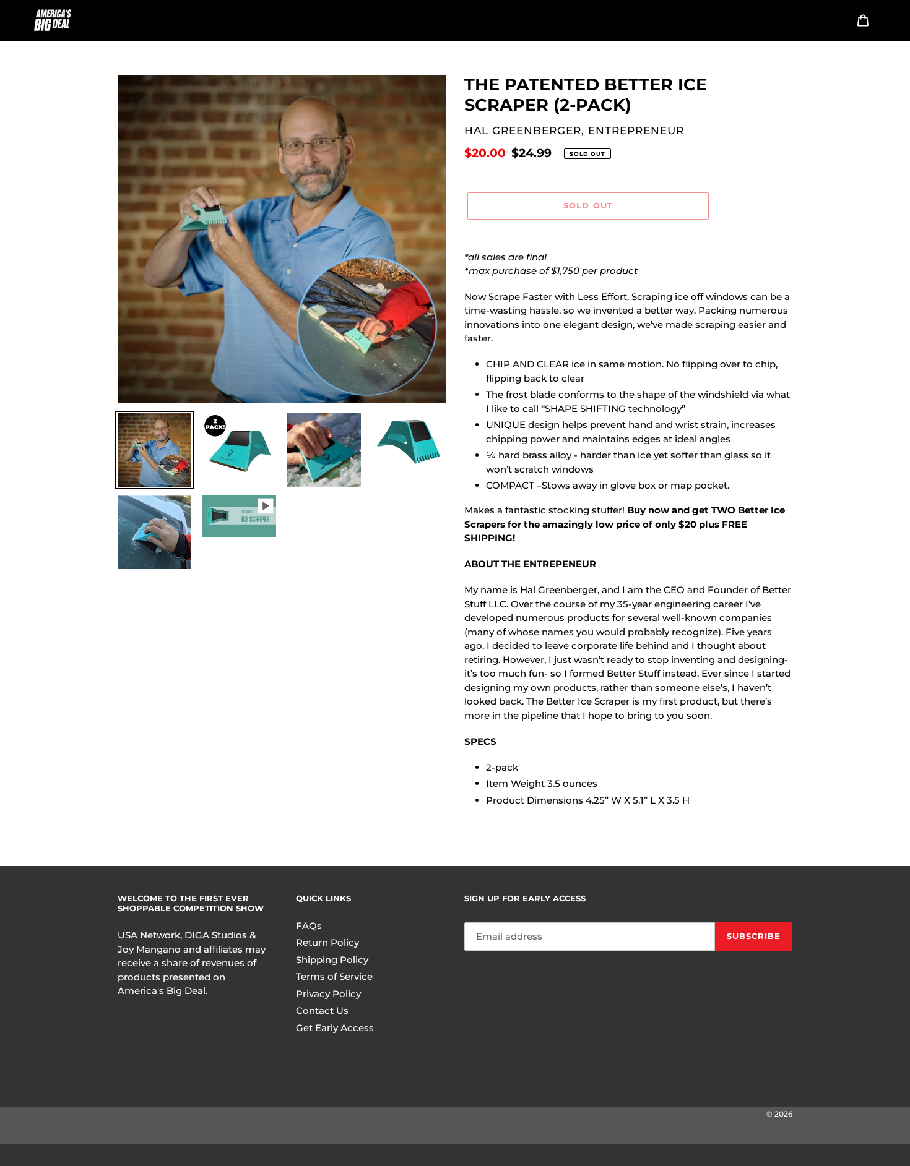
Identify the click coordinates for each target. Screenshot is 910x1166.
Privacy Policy (328, 994)
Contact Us (322, 1010)
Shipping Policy (332, 960)
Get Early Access (335, 1028)
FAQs (309, 926)
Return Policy (327, 942)
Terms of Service (334, 976)
